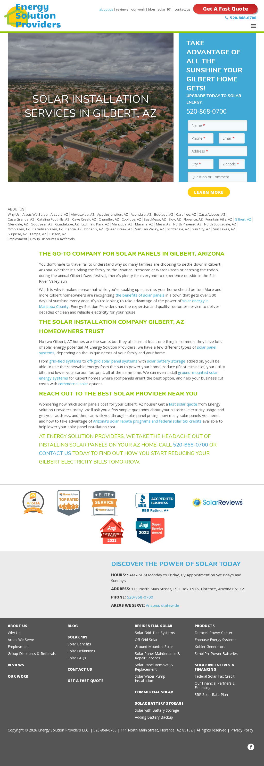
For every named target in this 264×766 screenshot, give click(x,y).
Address (200, 151)
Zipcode (230, 164)
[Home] (32, 23)
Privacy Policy (241, 730)
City (196, 164)
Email (228, 138)
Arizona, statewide (162, 605)
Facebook (250, 747)
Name (198, 125)
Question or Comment (210, 176)
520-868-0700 (243, 17)
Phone (198, 138)
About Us (16, 209)
